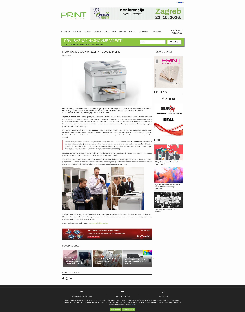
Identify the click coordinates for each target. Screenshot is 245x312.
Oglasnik (144, 32)
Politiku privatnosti (97, 44)
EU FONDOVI (177, 33)
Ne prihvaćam (128, 309)
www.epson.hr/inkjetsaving (98, 223)
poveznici (132, 305)
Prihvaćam (115, 309)
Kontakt (133, 32)
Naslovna (65, 32)
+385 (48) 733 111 (163, 296)
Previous (61, 259)
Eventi (87, 32)
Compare (77, 32)
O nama (122, 32)
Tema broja (156, 32)
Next (153, 259)
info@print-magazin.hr (122, 296)
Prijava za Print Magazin (105, 32)
